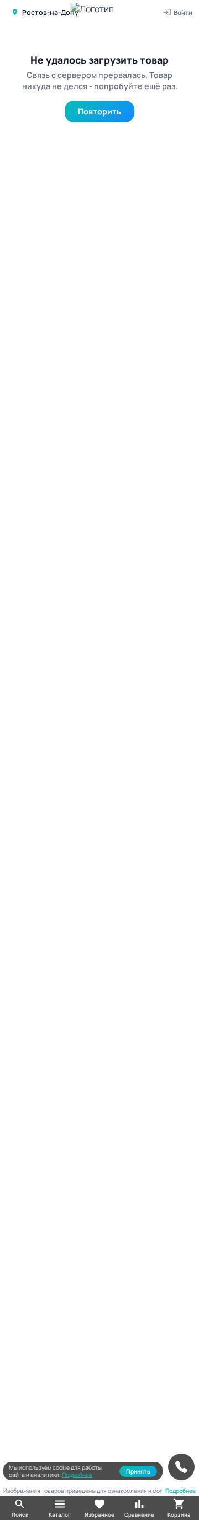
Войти (183, 12)
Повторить (99, 111)
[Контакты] (181, 1467)
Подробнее (77, 1475)
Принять (138, 1471)
